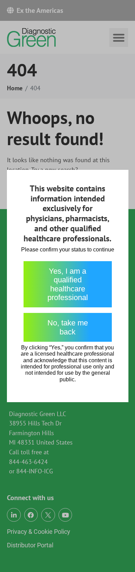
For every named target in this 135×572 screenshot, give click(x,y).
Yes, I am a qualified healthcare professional (67, 284)
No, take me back (67, 327)
